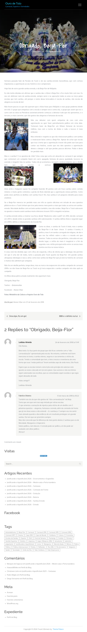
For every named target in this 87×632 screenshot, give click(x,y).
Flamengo (52, 538)
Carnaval (31, 532)
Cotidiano (52, 535)
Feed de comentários (15, 600)
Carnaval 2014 (41, 532)
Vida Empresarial (53, 550)
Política (8, 547)
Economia (69, 535)
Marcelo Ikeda (59, 544)
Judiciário (68, 541)
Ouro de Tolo (13, 3)
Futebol (60, 538)
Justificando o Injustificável (25, 544)
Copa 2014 (29, 535)
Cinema (20, 535)
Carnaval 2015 (54, 532)
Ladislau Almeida (25, 342)
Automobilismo (11, 532)
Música (69, 544)
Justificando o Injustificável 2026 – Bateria (23, 497)
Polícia (76, 544)
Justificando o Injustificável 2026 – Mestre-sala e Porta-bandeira (31, 482)
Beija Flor (22, 532)
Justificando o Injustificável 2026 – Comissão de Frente (27, 490)
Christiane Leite (13, 571)
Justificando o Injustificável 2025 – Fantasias (39, 571)
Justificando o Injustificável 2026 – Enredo (23, 504)
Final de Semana (40, 538)
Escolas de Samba (12, 538)
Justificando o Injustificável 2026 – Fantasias (23, 486)
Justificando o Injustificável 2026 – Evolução (23, 493)
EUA (30, 538)
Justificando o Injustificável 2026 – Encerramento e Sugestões (30, 479)
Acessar (10, 592)
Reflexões (41, 547)
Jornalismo (58, 541)
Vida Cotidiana (40, 550)
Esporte (23, 538)
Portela (33, 547)
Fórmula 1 (69, 538)
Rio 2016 (51, 547)
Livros (39, 544)
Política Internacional (20, 547)
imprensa (31, 541)
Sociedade (16, 550)
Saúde (8, 550)
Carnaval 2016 (66, 532)
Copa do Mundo (41, 535)
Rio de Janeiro (61, 547)
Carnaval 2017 (10, 535)
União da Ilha (27, 550)
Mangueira (47, 544)
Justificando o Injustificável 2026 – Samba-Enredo (26, 501)
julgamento (9, 544)
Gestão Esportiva (11, 541)
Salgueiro (72, 547)
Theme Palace (58, 629)
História (22, 541)
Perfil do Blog (26, 567)
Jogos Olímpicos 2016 (45, 541)
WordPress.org (12, 603)
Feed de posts (12, 596)
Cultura (61, 535)
